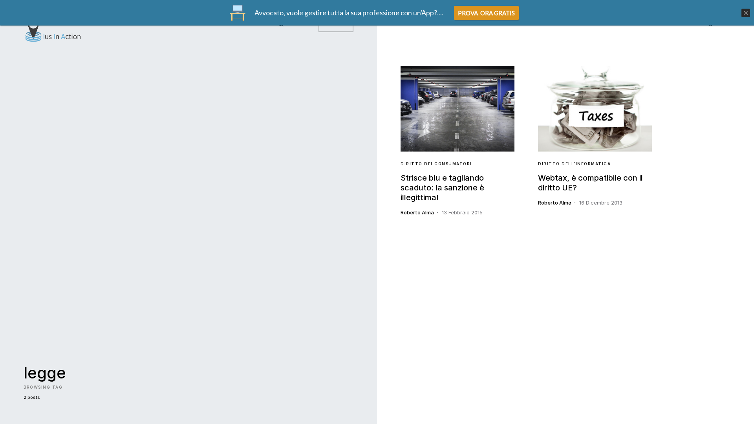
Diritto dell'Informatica (574, 163)
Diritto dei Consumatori (436, 163)
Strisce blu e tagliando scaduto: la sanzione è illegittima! (442, 187)
